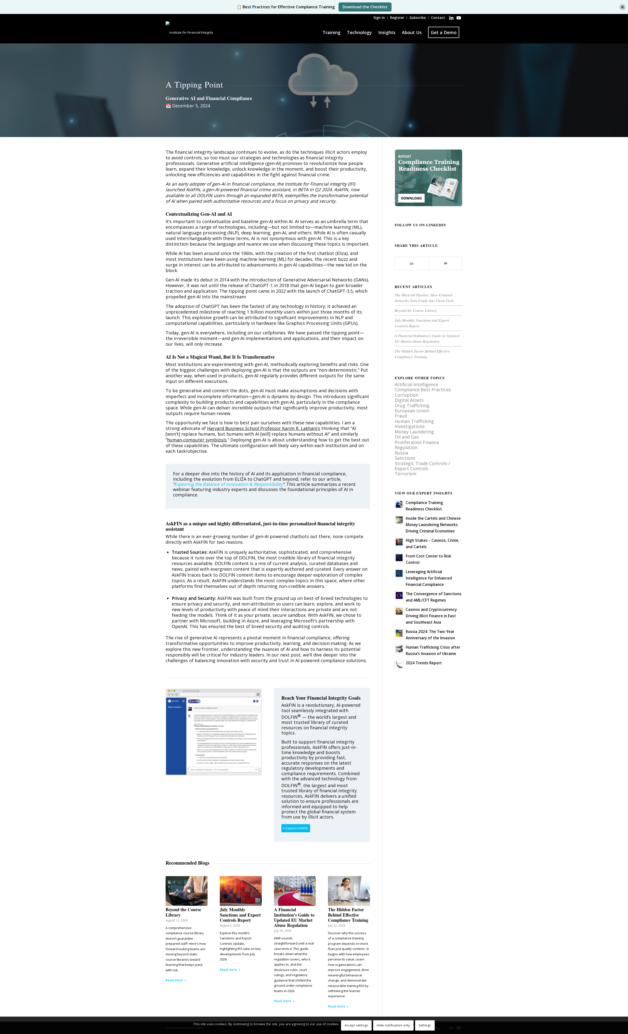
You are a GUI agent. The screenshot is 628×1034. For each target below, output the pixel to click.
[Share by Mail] (445, 263)
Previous (173, 926)
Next (362, 926)
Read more (174, 980)
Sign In (379, 17)
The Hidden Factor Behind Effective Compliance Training (348, 914)
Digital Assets (409, 400)
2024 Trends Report (424, 662)
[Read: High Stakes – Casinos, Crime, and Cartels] (399, 542)
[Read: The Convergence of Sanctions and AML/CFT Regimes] (399, 595)
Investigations (410, 426)
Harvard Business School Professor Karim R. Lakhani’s (263, 428)
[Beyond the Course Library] (187, 891)
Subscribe (417, 17)
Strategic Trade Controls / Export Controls (422, 465)
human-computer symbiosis (197, 440)
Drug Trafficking (412, 405)
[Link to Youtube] (458, 17)
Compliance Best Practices (423, 389)
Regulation (406, 447)
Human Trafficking (414, 421)
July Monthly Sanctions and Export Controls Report (240, 914)
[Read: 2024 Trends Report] (399, 664)
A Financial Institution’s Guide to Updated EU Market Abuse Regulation (294, 917)
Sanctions (405, 458)
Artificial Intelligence (416, 384)
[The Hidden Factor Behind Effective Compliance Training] (349, 891)
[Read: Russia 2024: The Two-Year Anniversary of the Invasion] (399, 633)
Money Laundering (414, 432)
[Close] (622, 7)
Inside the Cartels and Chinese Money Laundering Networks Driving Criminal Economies (433, 524)
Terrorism (405, 474)
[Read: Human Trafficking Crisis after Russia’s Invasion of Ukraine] (399, 648)
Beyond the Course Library (183, 912)
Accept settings (356, 1025)
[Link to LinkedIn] (451, 17)
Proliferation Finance (417, 442)
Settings (425, 1025)
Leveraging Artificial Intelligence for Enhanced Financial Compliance (429, 578)
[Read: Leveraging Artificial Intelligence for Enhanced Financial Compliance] (399, 573)
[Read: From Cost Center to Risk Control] (399, 557)
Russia (401, 453)
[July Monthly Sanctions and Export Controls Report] (241, 891)
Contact (438, 17)
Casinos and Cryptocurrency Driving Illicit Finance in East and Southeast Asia (431, 616)
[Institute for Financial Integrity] (189, 32)
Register (397, 17)
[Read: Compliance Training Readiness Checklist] (399, 504)
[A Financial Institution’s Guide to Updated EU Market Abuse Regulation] (295, 891)
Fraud (401, 416)
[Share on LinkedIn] (412, 263)
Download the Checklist (365, 7)
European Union (412, 411)
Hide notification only (393, 1025)
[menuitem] (379, 17)
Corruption (406, 395)
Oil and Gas (407, 437)
